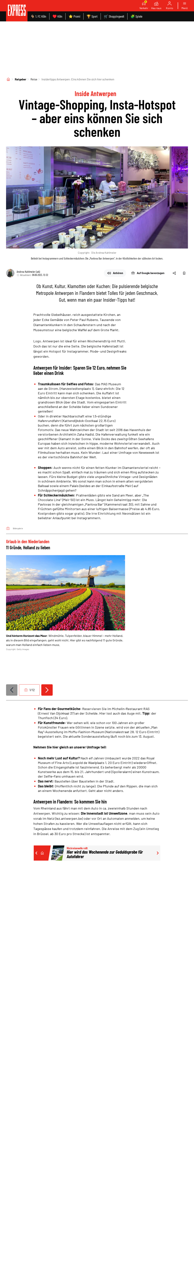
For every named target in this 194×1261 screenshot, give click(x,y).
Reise (34, 79)
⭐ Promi (74, 16)
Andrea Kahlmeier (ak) (28, 271)
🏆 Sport (92, 16)
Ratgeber (20, 79)
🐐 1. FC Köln (38, 16)
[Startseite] (8, 79)
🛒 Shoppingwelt (114, 16)
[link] (16, 10)
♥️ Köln (57, 16)
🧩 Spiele (136, 16)
